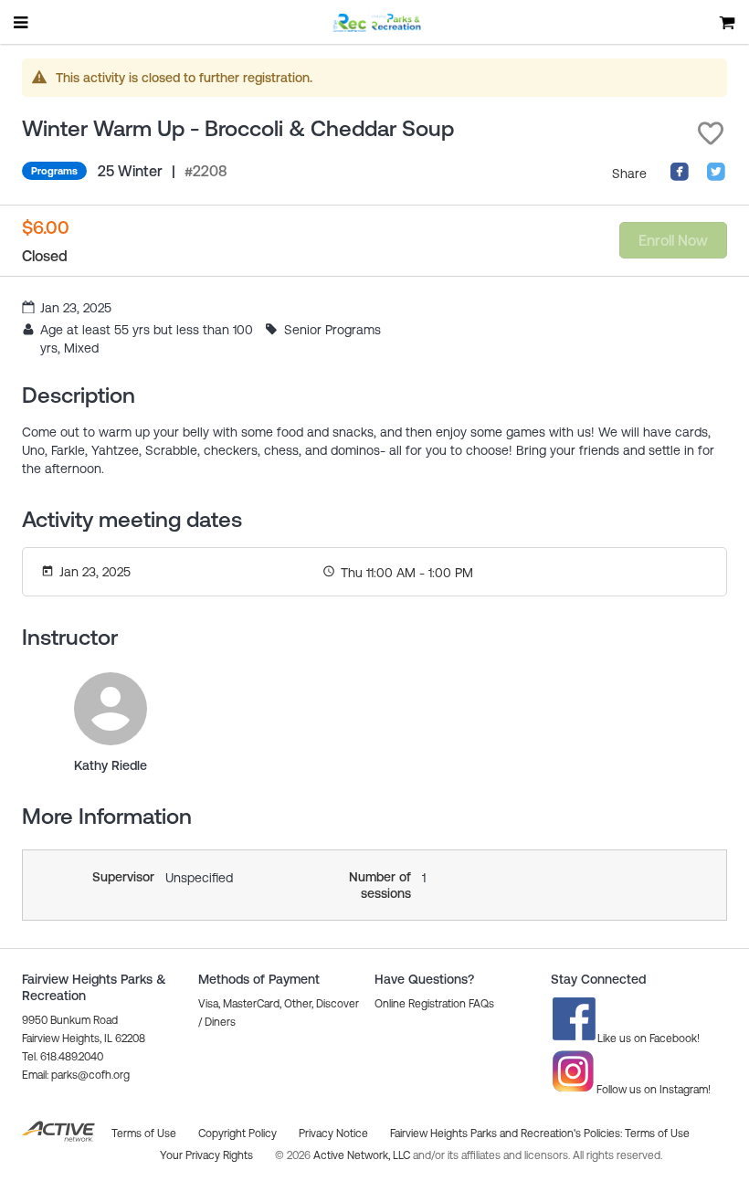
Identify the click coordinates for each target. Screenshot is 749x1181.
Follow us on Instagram (652, 1089)
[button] (710, 133)
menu (22, 22)
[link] (110, 708)
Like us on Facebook (647, 1038)
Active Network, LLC (363, 1155)
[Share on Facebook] (680, 177)
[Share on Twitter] (716, 177)
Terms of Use (657, 1133)
